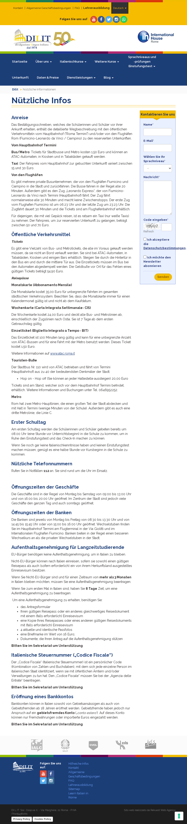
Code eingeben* (155, 219)
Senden (163, 277)
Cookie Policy (42, 819)
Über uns (42, 61)
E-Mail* (148, 140)
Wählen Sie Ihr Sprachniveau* (154, 159)
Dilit (15, 89)
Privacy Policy (21, 819)
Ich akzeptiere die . (157, 244)
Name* (148, 124)
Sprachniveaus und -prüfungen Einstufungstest (142, 61)
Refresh (148, 231)
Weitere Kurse (106, 61)
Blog (107, 77)
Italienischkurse (72, 61)
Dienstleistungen (80, 77)
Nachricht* (151, 177)
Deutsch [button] (118, 8)
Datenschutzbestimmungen (164, 248)
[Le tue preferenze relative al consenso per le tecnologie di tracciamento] (179, 816)
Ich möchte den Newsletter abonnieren (157, 262)
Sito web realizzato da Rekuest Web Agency (150, 810)
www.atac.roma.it (62, 353)
